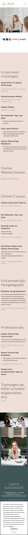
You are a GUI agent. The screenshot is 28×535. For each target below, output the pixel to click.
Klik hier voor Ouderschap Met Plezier (11, 206)
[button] (25, 4)
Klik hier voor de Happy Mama (9, 110)
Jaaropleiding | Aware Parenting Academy (12, 364)
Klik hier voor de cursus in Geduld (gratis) (11, 237)
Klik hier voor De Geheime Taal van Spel (11, 220)
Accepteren (14, 528)
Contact (3, 400)
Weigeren (14, 532)
